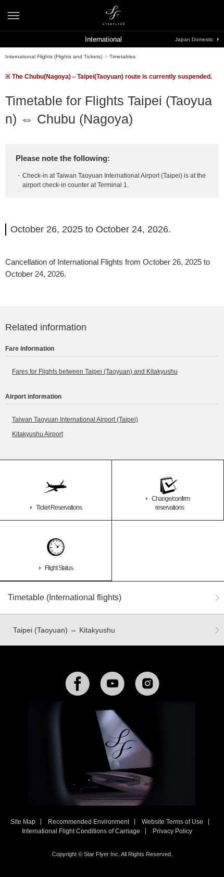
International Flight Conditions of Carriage (81, 831)
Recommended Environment (88, 821)
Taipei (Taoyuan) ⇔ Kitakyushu (64, 630)
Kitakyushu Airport (37, 434)
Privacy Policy (172, 831)
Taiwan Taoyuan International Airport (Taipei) (75, 419)
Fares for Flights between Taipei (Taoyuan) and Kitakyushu (95, 371)
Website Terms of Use (172, 821)
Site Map (22, 821)
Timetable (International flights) (64, 597)
